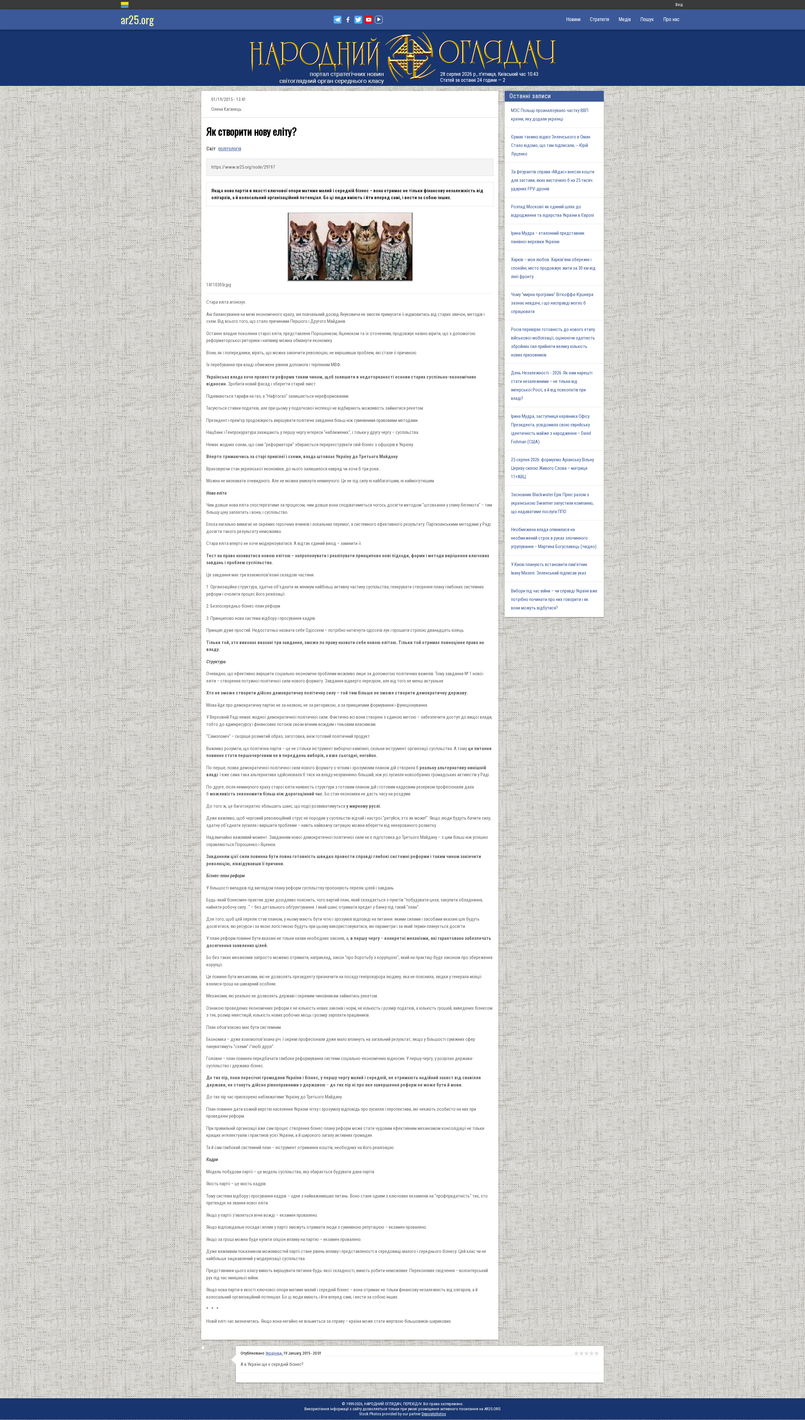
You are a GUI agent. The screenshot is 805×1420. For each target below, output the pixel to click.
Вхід (679, 4)
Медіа (625, 19)
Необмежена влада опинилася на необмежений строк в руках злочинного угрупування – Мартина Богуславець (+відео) (554, 538)
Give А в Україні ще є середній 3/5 (586, 1353)
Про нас (671, 19)
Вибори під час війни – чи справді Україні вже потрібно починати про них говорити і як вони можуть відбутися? (554, 599)
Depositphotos (434, 1414)
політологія (229, 149)
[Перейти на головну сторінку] (402, 58)
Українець (274, 1353)
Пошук (647, 19)
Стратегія (599, 19)
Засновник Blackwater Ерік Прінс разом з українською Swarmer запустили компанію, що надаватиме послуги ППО (552, 503)
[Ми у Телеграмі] (337, 20)
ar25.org (137, 19)
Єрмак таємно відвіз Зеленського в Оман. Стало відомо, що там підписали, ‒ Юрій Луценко (551, 145)
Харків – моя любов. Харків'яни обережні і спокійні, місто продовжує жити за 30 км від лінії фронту (553, 268)
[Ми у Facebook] (348, 20)
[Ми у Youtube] (369, 20)
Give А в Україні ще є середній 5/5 (596, 1353)
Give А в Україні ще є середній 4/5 (591, 1353)
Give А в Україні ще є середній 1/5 (576, 1353)
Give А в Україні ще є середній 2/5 (581, 1353)
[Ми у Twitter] (358, 20)
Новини (573, 19)
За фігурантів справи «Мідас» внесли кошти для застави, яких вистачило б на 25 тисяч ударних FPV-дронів (552, 180)
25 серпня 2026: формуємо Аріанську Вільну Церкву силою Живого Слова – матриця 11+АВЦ (552, 468)
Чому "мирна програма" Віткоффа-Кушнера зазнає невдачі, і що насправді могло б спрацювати (552, 303)
